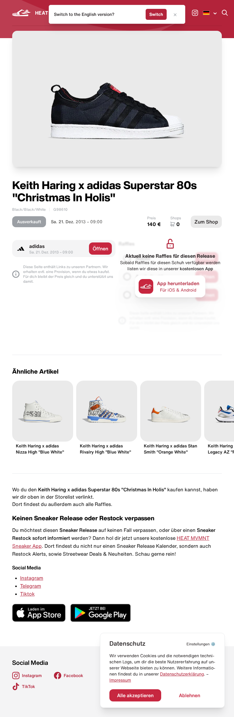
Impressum (120, 680)
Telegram (30, 585)
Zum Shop (206, 221)
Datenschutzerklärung (182, 674)
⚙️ (200, 644)
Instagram (31, 577)
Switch (156, 14)
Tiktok (27, 593)
